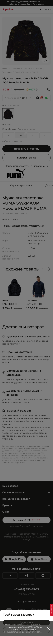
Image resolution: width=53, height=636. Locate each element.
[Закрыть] (49, 613)
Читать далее (36, 632)
